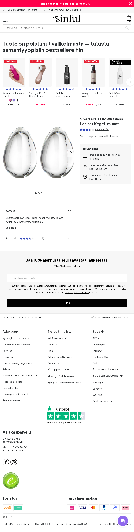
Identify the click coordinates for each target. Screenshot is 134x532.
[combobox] (63, 28)
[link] (10, 100)
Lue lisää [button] (11, 227)
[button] (130, 3)
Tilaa (67, 303)
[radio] (7, 89)
